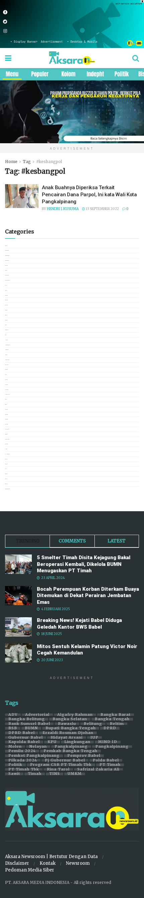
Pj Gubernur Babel (65, 760)
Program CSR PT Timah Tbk (61, 764)
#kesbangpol (49, 161)
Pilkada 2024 (22, 760)
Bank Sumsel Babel (29, 724)
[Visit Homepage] (72, 58)
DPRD (109, 728)
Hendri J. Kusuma (63, 209)
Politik (15, 764)
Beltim (117, 724)
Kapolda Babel (24, 742)
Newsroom (78, 863)
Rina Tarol (58, 769)
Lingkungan (77, 742)
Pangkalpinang (71, 746)
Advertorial (37, 715)
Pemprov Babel (83, 755)
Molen (15, 746)
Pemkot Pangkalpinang (34, 755)
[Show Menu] (8, 58)
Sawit (14, 774)
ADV (12, 715)
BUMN (31, 728)
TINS (54, 774)
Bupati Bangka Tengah (71, 728)
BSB (12, 728)
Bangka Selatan (70, 719)
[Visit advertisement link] (72, 24)
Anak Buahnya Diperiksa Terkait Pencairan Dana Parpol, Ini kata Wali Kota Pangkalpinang (89, 194)
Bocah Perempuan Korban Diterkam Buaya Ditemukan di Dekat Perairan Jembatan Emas (88, 595)
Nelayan (38, 746)
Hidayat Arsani (67, 737)
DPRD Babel (21, 733)
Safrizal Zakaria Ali (98, 769)
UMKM (75, 774)
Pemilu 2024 (22, 751)
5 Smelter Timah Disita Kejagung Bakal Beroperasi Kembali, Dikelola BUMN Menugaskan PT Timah (83, 564)
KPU (52, 742)
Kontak (48, 863)
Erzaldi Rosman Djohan (68, 733)
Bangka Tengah (112, 719)
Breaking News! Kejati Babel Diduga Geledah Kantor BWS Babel (79, 623)
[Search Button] (135, 58)
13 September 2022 (102, 209)
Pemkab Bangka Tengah (70, 751)
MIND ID (107, 742)
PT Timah (110, 764)
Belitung (93, 724)
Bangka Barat (115, 715)
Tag (27, 161)
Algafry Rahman (75, 715)
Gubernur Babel (25, 737)
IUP (94, 737)
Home (11, 161)
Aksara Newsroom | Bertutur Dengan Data (51, 856)
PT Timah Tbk (23, 769)
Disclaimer (17, 863)
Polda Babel (106, 760)
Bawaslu (67, 724)
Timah (35, 774)
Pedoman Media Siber (29, 870)
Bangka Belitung (26, 719)
